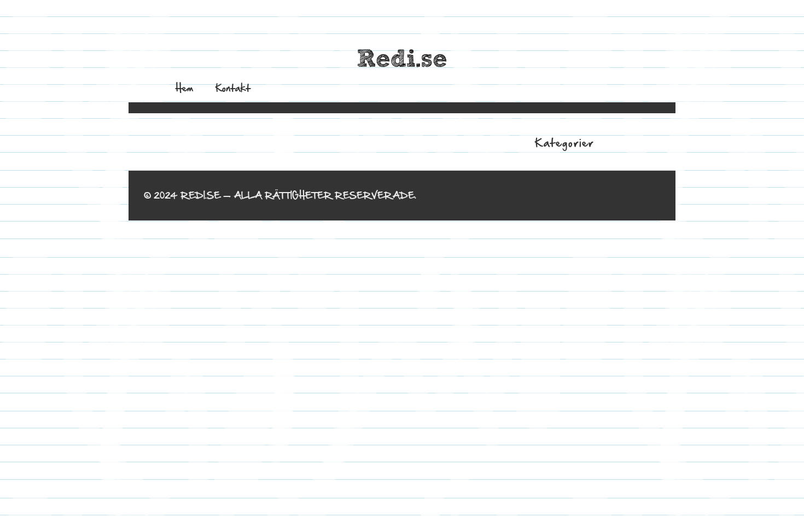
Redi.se (402, 60)
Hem (184, 88)
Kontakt (232, 88)
